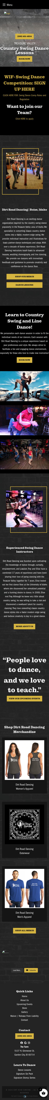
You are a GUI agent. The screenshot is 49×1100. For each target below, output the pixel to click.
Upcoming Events (24, 1004)
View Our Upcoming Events (24, 698)
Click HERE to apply (24, 118)
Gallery (24, 1012)
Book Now (24, 59)
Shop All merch (24, 930)
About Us (24, 1000)
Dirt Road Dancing (22, 1090)
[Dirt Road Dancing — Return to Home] (24, 23)
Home (24, 996)
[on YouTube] (24, 953)
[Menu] (4, 4)
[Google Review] (25, 1043)
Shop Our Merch (24, 276)
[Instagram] (29, 1043)
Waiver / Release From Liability (24, 1016)
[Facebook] (21, 1043)
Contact (24, 1020)
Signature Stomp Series (24, 1077)
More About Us (24, 626)
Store (24, 1008)
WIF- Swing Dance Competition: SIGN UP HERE (25, 83)
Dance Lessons (24, 285)
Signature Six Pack (24, 1073)
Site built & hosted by (24, 1096)
